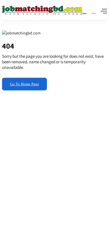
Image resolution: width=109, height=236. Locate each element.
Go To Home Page (24, 84)
